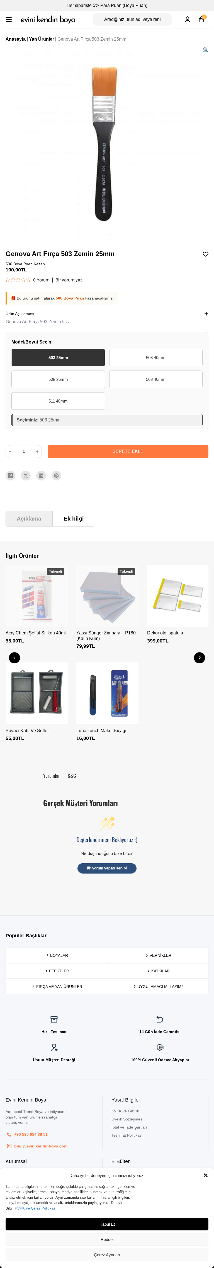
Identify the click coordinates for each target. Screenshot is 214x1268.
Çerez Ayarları (107, 1254)
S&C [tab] (72, 775)
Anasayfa (16, 39)
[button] (205, 1175)
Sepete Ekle (128, 451)
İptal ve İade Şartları (129, 1127)
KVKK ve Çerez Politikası (36, 1208)
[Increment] (37, 451)
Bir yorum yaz (68, 280)
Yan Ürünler (41, 39)
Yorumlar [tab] (51, 775)
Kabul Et (107, 1224)
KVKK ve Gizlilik (125, 1111)
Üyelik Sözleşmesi (127, 1119)
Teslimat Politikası (127, 1135)
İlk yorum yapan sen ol (107, 868)
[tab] (29, 518)
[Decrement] (10, 451)
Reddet (107, 1239)
